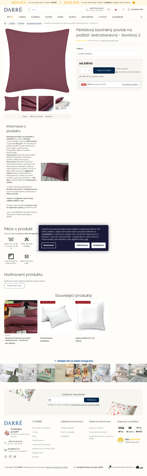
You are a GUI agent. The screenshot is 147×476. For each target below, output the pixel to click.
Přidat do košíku (104, 70)
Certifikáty (65, 436)
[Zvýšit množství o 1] (89, 70)
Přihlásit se (91, 400)
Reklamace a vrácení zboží (43, 448)
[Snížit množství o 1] (81, 70)
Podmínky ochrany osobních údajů (101, 437)
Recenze (48, 116)
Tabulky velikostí (67, 428)
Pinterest (14, 456)
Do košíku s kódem (130, 84)
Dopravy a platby (96, 428)
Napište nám (37, 453)
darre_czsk (10, 456)
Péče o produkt (36, 116)
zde (86, 239)
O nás (34, 432)
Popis (25, 116)
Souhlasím (98, 245)
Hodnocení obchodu (41, 444)
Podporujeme (38, 440)
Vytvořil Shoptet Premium (122, 467)
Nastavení (48, 245)
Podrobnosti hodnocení (109, 41)
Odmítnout (82, 245)
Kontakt (35, 457)
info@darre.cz (14, 449)
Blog (34, 436)
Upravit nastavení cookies (57, 467)
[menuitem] (10, 17)
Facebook (5, 456)
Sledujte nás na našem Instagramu (75, 361)
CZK (108, 9)
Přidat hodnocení (14, 285)
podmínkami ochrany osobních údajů (85, 405)
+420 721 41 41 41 (96, 8)
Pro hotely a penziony (41, 428)
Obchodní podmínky (98, 432)
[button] (68, 61)
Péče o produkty (67, 432)
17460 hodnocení (132, 442)
